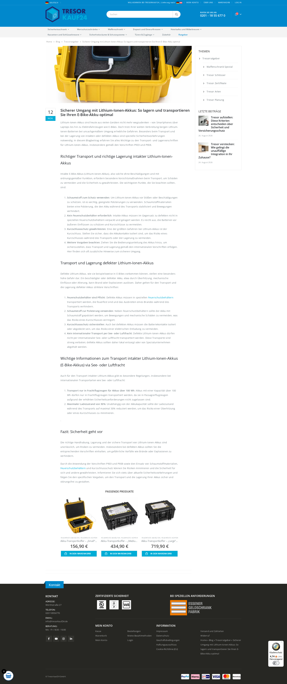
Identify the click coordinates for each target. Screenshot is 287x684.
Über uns (208, 2)
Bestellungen (134, 631)
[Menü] (282, 643)
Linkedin (71, 639)
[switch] (276, 663)
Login (130, 640)
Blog (58, 41)
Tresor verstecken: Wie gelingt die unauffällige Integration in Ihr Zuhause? (216, 150)
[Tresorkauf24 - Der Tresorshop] (66, 14)
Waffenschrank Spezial (220, 66)
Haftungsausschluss (166, 644)
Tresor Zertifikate (216, 83)
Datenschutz (162, 635)
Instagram (63, 639)
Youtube (56, 639)
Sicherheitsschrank (57, 29)
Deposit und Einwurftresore (146, 29)
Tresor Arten (214, 91)
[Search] (176, 14)
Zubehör (166, 34)
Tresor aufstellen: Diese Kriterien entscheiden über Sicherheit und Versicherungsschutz (215, 124)
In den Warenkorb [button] (80, 554)
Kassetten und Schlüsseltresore (63, 34)
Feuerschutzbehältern (160, 297)
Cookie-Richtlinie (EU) (167, 649)
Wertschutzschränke (87, 29)
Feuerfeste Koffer (89, 538)
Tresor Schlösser (216, 75)
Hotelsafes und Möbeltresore (185, 29)
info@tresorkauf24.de (57, 621)
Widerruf (204, 635)
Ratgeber (183, 34)
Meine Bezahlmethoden (139, 635)
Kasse (98, 631)
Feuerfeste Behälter (70, 538)
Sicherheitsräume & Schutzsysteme (107, 34)
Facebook (49, 639)
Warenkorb (224, 2)
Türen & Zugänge (143, 34)
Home (49, 41)
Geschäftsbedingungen (168, 640)
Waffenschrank (115, 29)
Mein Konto (192, 2)
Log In (238, 2)
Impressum (162, 631)
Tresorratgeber (71, 41)
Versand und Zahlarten (212, 631)
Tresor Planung (215, 99)
